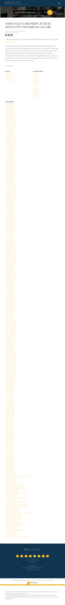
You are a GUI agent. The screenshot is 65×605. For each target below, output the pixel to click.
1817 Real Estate (10, 305)
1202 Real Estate (10, 164)
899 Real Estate (9, 443)
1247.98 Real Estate (11, 186)
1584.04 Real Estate (11, 262)
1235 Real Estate (10, 177)
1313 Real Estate (10, 210)
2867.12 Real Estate (11, 374)
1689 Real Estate (10, 279)
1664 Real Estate (10, 275)
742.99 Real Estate (10, 402)
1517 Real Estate (10, 251)
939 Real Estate (9, 463)
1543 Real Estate (10, 255)
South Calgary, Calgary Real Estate (15, 530)
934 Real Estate (9, 458)
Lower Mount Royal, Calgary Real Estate (16, 504)
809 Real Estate (9, 424)
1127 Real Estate (10, 134)
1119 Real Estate (10, 132)
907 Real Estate (9, 450)
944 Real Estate (9, 465)
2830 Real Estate (10, 370)
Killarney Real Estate (11, 495)
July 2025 (36, 84)
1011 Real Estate (10, 108)
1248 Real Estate (10, 188)
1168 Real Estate (10, 153)
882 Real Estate (9, 439)
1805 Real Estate (10, 298)
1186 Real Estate (10, 158)
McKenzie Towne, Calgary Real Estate (16, 506)
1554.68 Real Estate (11, 257)
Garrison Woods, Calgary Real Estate (15, 489)
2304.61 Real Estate (11, 352)
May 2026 (36, 78)
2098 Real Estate (10, 339)
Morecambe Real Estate (12, 510)
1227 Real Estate (10, 175)
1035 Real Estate (10, 110)
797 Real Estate (9, 415)
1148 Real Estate (10, 140)
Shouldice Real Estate (11, 528)
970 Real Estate (9, 469)
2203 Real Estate (10, 346)
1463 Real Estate (10, 244)
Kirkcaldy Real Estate (11, 500)
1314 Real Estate (10, 212)
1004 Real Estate (10, 104)
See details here (10, 42)
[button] (17, 556)
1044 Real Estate (10, 114)
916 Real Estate (9, 454)
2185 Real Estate (10, 344)
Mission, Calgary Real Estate (13, 508)
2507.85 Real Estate (11, 365)
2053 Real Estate (10, 329)
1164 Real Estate (10, 151)
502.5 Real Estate (10, 385)
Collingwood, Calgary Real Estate (14, 484)
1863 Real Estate (10, 311)
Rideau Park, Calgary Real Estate (14, 523)
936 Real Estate (9, 461)
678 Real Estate (9, 398)
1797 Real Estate (10, 294)
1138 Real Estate (10, 138)
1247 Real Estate (10, 184)
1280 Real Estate (10, 199)
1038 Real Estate (10, 112)
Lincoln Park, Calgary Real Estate (14, 502)
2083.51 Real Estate (11, 335)
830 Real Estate (9, 430)
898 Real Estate (9, 441)
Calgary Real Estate (10, 480)
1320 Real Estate (10, 214)
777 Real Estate (9, 409)
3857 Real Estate (10, 383)
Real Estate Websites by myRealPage (45, 580)
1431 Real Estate (10, 236)
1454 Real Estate (10, 240)
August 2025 (36, 82)
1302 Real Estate (10, 205)
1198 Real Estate (10, 160)
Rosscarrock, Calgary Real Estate (14, 525)
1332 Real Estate (10, 218)
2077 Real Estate (10, 333)
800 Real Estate (9, 417)
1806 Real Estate (10, 300)
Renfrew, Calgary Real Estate (13, 521)
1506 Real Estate (10, 249)
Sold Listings (8, 80)
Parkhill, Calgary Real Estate (13, 519)
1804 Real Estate (10, 296)
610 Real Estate (9, 391)
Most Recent (37, 73)
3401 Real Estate (10, 381)
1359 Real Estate (10, 225)
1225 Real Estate (10, 173)
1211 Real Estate (10, 169)
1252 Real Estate (10, 194)
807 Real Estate (9, 422)
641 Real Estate (9, 396)
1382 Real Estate (10, 227)
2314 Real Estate (10, 355)
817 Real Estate (9, 426)
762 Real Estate (9, 404)
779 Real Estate (9, 411)
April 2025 (36, 91)
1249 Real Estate (10, 190)
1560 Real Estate (10, 259)
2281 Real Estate (10, 348)
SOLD (51, 8)
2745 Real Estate (10, 368)
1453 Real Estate (10, 238)
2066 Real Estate (10, 331)
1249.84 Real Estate (11, 192)
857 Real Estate (9, 435)
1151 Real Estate (10, 145)
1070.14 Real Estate (11, 123)
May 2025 (36, 88)
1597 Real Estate (10, 266)
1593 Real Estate (14, 32)
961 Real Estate (9, 467)
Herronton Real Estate (11, 491)
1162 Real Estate (10, 147)
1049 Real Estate (10, 117)
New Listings (9, 75)
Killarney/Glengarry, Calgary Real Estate (16, 497)
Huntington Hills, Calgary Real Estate (15, 493)
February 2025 (37, 95)
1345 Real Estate (10, 223)
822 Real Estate (9, 428)
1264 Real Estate (10, 197)
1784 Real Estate (10, 290)
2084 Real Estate (10, 337)
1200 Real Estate (10, 162)
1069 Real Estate (10, 121)
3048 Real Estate (10, 378)
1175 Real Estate (10, 156)
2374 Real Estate (10, 361)
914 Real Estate (9, 452)
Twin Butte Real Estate (11, 534)
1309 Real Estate (10, 208)
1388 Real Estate (10, 229)
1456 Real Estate (10, 242)
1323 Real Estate (10, 216)
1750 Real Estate (10, 285)
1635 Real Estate (10, 270)
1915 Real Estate (10, 316)
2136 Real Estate (10, 342)
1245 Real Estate (10, 182)
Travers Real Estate (11, 532)
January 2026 (37, 80)
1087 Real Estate (10, 125)
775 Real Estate (9, 406)
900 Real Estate (9, 445)
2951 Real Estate (10, 376)
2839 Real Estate (10, 372)
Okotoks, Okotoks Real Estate (14, 517)
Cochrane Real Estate (11, 482)
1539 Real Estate (10, 253)
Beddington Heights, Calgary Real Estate (16, 476)
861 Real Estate (9, 437)
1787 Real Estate (10, 292)
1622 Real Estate (10, 268)
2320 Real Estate (10, 357)
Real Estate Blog (10, 78)
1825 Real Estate (10, 307)
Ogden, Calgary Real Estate (13, 515)
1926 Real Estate (10, 318)
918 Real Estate (9, 456)
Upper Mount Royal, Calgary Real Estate (16, 536)
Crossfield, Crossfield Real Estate (14, 487)
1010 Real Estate (10, 106)
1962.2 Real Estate (10, 322)
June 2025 (36, 86)
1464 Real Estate (10, 246)
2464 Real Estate (10, 363)
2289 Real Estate (10, 350)
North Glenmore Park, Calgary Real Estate (17, 512)
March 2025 (36, 93)
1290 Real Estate (10, 201)
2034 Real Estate (10, 326)
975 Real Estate (9, 471)
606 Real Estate (9, 389)
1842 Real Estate (10, 309)
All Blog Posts (9, 73)
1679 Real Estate (10, 277)
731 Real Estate (9, 400)
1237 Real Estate (10, 179)
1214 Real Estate (10, 171)
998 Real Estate (9, 474)
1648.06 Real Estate (11, 272)
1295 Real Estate (10, 203)
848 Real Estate (9, 432)
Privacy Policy (33, 580)
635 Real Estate (9, 394)
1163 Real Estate (10, 149)
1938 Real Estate (10, 320)
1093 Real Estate (10, 127)
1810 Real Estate (10, 303)
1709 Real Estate (10, 283)
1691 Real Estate (10, 281)
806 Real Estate (9, 419)
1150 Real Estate (10, 143)
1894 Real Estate (10, 314)
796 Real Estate (9, 413)
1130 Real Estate (10, 136)
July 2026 (36, 75)
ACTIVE (45, 8)
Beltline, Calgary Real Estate (13, 478)
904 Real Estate (9, 448)
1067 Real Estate (10, 119)
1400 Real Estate (10, 231)
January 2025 (37, 97)
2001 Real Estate (10, 324)
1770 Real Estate (10, 288)
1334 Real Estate (10, 220)
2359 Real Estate (10, 359)
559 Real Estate (9, 387)
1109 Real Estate (10, 130)
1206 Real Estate (10, 166)
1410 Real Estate (10, 233)
